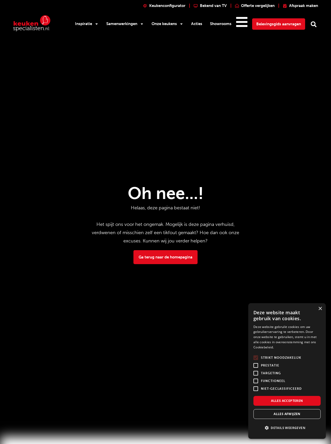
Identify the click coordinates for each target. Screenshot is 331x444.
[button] (313, 24)
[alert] (287, 371)
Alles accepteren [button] (287, 401)
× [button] (320, 309)
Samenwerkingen (121, 23)
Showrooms (220, 23)
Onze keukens (164, 23)
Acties (196, 23)
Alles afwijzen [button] (287, 414)
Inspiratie (83, 23)
